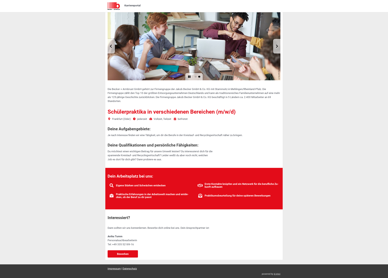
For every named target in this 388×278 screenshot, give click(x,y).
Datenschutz (130, 268)
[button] (111, 46)
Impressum (114, 268)
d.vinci (277, 274)
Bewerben (123, 253)
